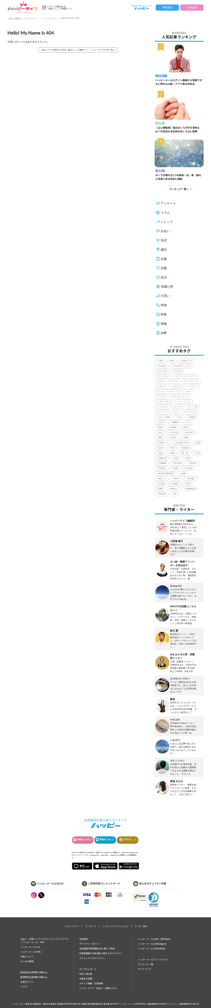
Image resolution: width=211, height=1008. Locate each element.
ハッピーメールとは (30, 947)
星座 (161, 453)
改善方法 (186, 448)
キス (161, 381)
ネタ (189, 392)
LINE (161, 361)
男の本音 (178, 463)
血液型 (175, 484)
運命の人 (174, 489)
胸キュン (162, 479)
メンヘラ (162, 412)
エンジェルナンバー (186, 376)
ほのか (179, 371)
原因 (161, 427)
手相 (172, 448)
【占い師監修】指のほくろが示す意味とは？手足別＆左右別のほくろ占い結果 (177, 130)
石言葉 (189, 468)
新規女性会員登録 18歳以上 (34, 972)
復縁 (186, 438)
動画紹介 (176, 422)
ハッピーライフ (48, 18)
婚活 (164, 249)
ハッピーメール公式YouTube (151, 949)
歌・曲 (185, 453)
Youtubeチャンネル (182, 366)
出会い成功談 (85, 974)
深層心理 (167, 286)
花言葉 (162, 484)
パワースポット (165, 402)
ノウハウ (162, 397)
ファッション (185, 402)
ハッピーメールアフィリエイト (153, 960)
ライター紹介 (141, 926)
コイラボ (174, 381)
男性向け (162, 468)
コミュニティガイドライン (92, 958)
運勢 (161, 489)
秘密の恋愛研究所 (166, 473)
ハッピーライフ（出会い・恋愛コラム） (98, 988)
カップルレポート (88, 969)
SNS (172, 361)
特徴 (164, 305)
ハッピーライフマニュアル (115, 926)
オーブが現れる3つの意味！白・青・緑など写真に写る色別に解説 (178, 177)
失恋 (164, 240)
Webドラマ (187, 361)
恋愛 (164, 268)
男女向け (193, 463)
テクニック (179, 386)
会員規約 (83, 939)
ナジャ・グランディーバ (169, 392)
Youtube (162, 366)
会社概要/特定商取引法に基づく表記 (97, 949)
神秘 (160, 170)
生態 (188, 458)
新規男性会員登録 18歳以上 (34, 977)
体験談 (192, 417)
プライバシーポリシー (90, 944)
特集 (164, 314)
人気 (180, 417)
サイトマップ (144, 969)
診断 (160, 123)
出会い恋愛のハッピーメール (22, 18)
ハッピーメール (180, 397)
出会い (161, 76)
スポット (162, 386)
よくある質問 (27, 961)
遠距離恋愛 (190, 489)
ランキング (190, 412)
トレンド (167, 222)
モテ (176, 412)
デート (194, 386)
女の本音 (174, 432)
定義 (164, 259)
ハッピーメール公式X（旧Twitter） (155, 939)
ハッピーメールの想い (31, 952)
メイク (179, 407)
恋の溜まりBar (182, 443)
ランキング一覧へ (179, 189)
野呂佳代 (162, 494)
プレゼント (163, 407)
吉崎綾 (173, 427)
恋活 (164, 277)
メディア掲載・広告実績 (91, 984)
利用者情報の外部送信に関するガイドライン (100, 953)
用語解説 (162, 463)
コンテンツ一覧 (145, 964)
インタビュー (164, 376)
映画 (172, 453)
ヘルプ (24, 987)
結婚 (184, 473)
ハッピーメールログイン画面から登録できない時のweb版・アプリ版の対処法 (178, 82)
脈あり (177, 479)
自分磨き (191, 479)
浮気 (198, 453)
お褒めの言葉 (85, 979)
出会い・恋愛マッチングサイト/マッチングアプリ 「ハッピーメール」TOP (45, 941)
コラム (165, 212)
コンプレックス (192, 381)
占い (190, 422)
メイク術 (193, 407)
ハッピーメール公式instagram (152, 944)
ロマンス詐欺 (164, 417)
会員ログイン (27, 982)
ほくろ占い (163, 371)
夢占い (187, 427)
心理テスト (163, 443)
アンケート (168, 203)
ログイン (128, 840)
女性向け (190, 432)
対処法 (173, 438)
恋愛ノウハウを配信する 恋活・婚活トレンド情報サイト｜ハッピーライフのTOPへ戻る (78, 50)
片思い (165, 296)
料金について (27, 957)
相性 (176, 468)
